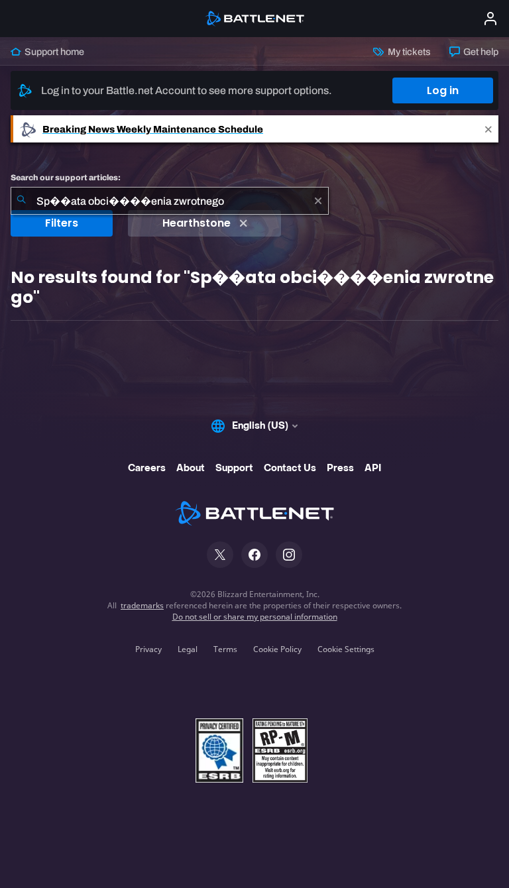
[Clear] (318, 201)
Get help (479, 51)
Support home (53, 51)
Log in (443, 90)
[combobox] (170, 201)
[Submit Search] (21, 201)
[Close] (488, 128)
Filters (61, 223)
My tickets (408, 51)
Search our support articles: (66, 177)
